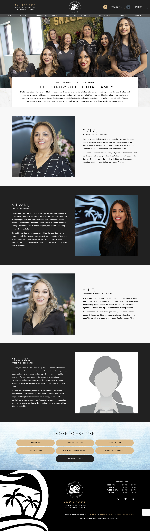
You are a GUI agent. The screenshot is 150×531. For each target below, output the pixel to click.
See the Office (114, 443)
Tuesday (111, 487)
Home (9, 15)
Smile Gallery (35, 450)
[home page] (75, 7)
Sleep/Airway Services (45, 15)
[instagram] (133, 499)
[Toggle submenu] (28, 15)
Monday (111, 485)
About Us (23, 15)
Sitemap (93, 514)
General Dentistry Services (76, 15)
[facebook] (111, 499)
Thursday (112, 493)
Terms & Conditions (126, 514)
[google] (118, 499)
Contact (137, 15)
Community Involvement (75, 450)
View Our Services (75, 458)
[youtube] (125, 499)
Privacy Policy (107, 514)
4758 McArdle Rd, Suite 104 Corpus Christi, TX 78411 (24, 8)
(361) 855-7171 (24, 5)
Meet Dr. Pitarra (75, 443)
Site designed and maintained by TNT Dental (100, 519)
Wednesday (112, 490)
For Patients (103, 15)
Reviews (121, 15)
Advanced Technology (114, 450)
